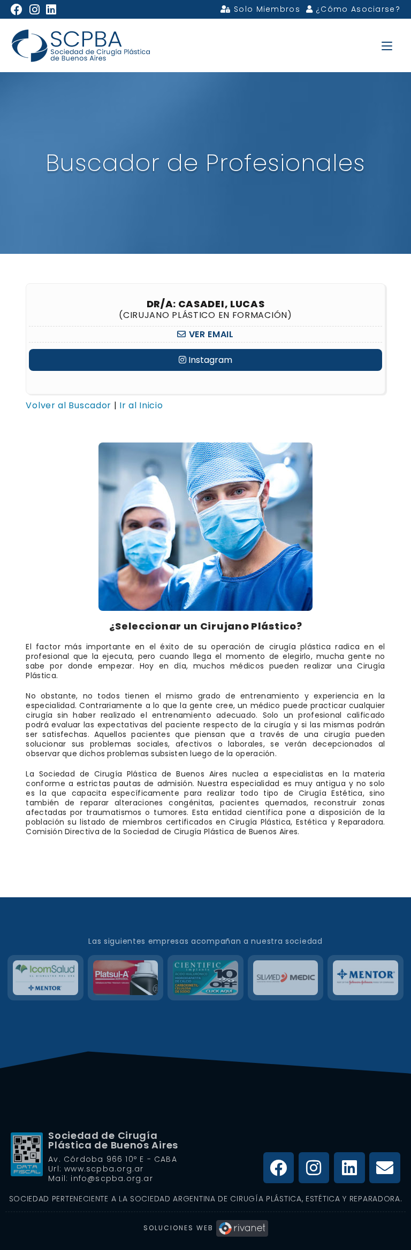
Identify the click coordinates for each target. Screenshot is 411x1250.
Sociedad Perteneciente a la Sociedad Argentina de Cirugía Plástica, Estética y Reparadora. (205, 1198)
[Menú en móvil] (387, 45)
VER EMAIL (210, 334)
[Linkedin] (349, 1167)
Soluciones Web (179, 1227)
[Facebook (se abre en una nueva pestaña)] (18, 9)
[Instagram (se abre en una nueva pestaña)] (34, 9)
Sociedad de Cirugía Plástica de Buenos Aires (113, 1140)
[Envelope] (384, 1167)
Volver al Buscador (68, 405)
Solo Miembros (265, 9)
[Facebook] (278, 1167)
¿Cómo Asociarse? (356, 9)
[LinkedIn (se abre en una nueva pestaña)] (51, 9)
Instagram (209, 360)
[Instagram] (314, 1167)
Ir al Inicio (141, 405)
